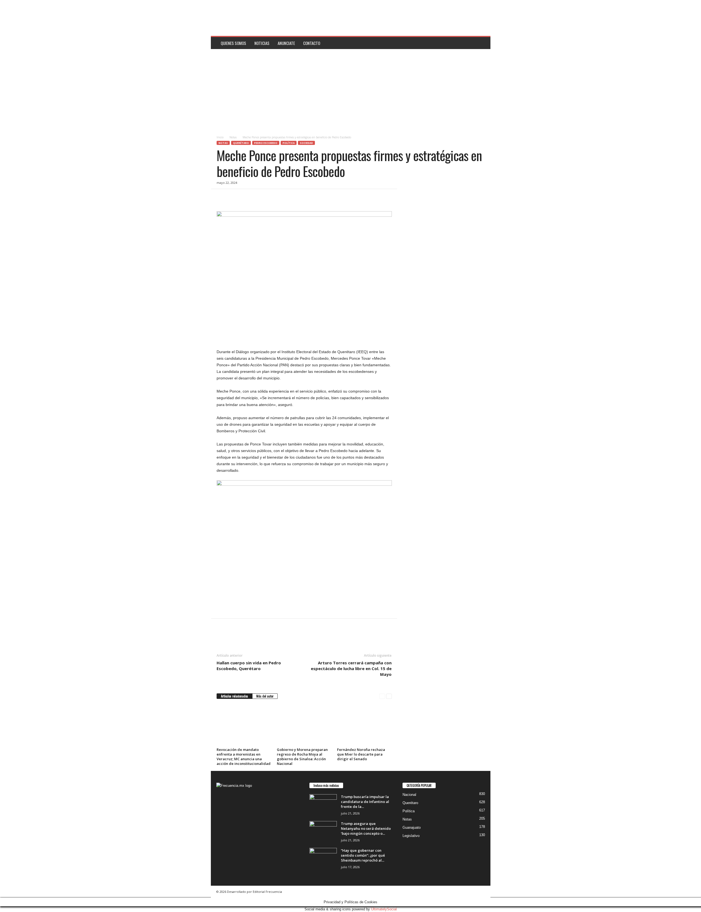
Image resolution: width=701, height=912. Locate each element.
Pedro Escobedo (265, 143)
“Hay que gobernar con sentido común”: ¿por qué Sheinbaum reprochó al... (363, 855)
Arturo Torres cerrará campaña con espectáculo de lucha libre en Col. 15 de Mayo (351, 668)
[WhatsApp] (259, 197)
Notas (233, 137)
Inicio (220, 137)
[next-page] (389, 696)
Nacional (409, 795)
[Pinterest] (247, 197)
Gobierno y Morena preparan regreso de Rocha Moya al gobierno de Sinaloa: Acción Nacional (302, 756)
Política (289, 143)
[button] (482, 43)
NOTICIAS (261, 43)
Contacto (311, 43)
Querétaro (241, 143)
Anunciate (286, 43)
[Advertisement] (350, 90)
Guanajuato (412, 827)
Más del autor (265, 696)
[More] (272, 197)
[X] (234, 197)
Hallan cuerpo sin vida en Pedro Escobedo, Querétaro (249, 665)
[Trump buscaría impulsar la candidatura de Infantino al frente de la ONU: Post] (323, 804)
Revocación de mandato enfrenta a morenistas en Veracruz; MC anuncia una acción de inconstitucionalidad (244, 756)
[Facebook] (222, 197)
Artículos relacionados (234, 696)
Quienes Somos (233, 43)
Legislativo (411, 836)
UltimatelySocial (384, 909)
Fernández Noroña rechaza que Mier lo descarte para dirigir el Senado (361, 754)
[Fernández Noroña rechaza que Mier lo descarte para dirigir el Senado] (364, 725)
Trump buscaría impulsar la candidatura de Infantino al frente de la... (365, 801)
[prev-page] (382, 696)
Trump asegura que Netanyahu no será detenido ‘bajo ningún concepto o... (366, 828)
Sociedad (306, 143)
